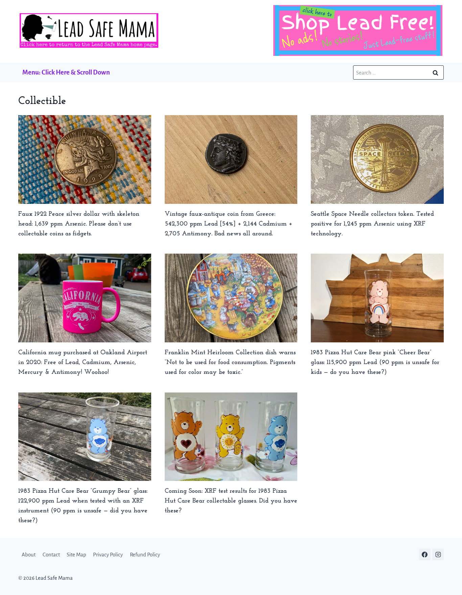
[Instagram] (438, 554)
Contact (51, 554)
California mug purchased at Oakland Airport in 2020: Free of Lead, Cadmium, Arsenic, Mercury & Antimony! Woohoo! (82, 362)
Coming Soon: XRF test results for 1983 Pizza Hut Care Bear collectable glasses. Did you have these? (231, 501)
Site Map (76, 554)
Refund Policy (145, 554)
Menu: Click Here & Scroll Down (66, 72)
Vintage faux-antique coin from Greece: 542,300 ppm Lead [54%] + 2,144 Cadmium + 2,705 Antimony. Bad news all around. (228, 224)
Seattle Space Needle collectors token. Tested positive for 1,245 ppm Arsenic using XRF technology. (372, 224)
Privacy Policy (108, 554)
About (29, 554)
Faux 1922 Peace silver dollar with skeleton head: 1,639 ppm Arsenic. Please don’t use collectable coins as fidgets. (78, 224)
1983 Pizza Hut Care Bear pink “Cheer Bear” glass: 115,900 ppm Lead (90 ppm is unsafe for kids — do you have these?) (375, 362)
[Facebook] (425, 554)
